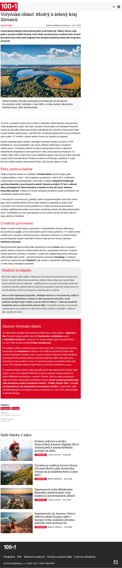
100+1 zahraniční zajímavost (10, 415)
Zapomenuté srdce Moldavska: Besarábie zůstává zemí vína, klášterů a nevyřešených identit (55, 492)
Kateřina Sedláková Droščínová (58, 25)
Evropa (15, 408)
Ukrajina (5, 408)
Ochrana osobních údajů (59, 556)
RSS (19, 556)
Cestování (40, 455)
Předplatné (9, 556)
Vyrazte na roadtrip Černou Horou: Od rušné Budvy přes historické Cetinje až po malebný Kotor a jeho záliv (56, 470)
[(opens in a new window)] (116, 560)
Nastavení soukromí (34, 556)
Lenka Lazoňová (54, 455)
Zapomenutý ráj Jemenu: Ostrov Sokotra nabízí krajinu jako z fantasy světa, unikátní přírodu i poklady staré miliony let (55, 518)
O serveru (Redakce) (85, 556)
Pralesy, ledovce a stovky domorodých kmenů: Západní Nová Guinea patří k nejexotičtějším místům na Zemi (57, 446)
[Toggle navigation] (118, 6)
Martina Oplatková (55, 479)
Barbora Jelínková (55, 527)
